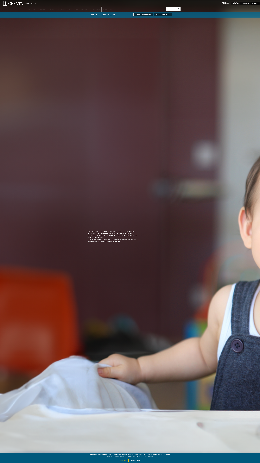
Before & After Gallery (163, 14)
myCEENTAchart (245, 3)
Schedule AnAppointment (235, 3)
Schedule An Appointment (143, 14)
